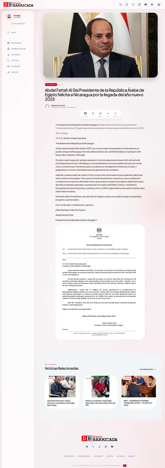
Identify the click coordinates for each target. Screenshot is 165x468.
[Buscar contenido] (120, 4)
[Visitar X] (133, 4)
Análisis (14, 72)
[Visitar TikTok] (127, 4)
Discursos (16, 54)
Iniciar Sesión (19, 23)
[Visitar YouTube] (145, 4)
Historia (15, 60)
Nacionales (16, 43)
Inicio (13, 32)
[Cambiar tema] (159, 4)
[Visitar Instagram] (139, 4)
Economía (15, 66)
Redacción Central (58, 105)
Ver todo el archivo (146, 369)
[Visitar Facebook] (152, 4)
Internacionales (18, 49)
